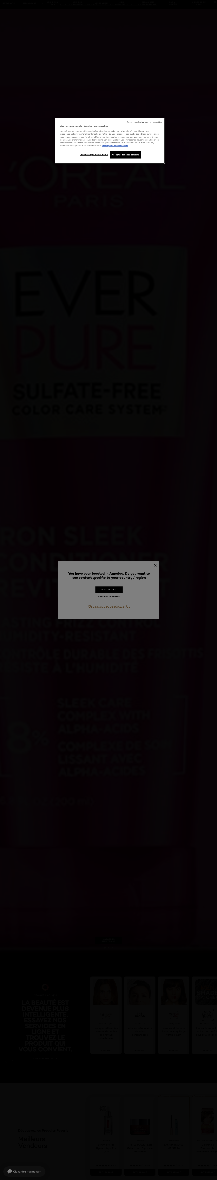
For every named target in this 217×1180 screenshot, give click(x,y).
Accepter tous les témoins (125, 155)
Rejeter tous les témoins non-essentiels (144, 122)
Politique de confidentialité (115, 145)
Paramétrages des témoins (94, 154)
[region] (110, 141)
